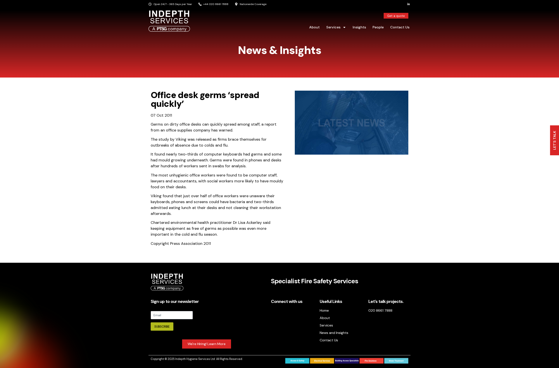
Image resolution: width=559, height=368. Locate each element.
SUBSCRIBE (162, 326)
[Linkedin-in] (409, 4)
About (314, 27)
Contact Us (399, 27)
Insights (359, 27)
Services (333, 27)
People (378, 27)
